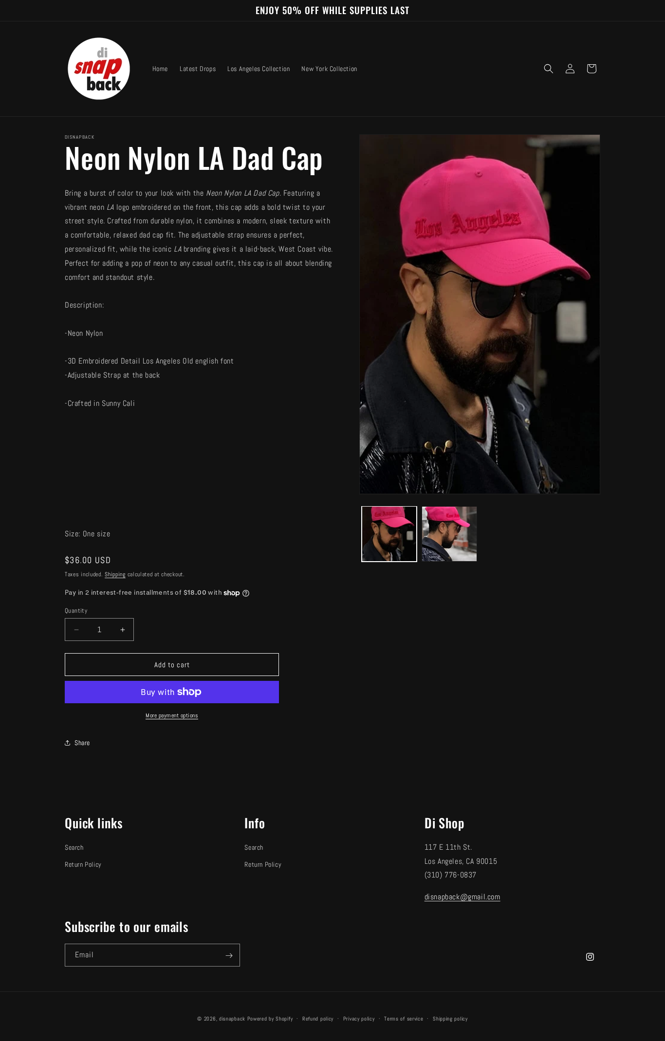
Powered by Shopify (270, 1018)
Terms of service (403, 1018)
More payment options (172, 715)
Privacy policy (359, 1018)
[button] (548, 68)
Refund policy (317, 1018)
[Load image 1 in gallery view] (389, 533)
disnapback (232, 1018)
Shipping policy (450, 1018)
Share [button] (82, 742)
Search (74, 847)
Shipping (115, 574)
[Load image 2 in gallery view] (449, 533)
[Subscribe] (229, 955)
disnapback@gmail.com (462, 897)
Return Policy (83, 864)
